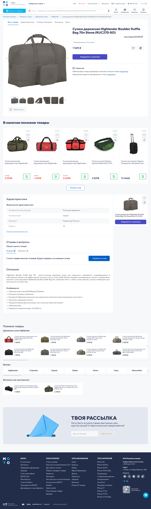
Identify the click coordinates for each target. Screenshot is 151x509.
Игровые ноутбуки (104, 485)
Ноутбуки (101, 482)
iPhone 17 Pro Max (104, 497)
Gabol (75, 370)
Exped (54, 370)
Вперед (65, 100)
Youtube (125, 476)
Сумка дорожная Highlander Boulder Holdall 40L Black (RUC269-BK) (24, 350)
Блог (74, 3)
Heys (116, 370)
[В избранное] (28, 135)
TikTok (143, 476)
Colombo (34, 370)
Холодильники (103, 479)
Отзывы (10, 251)
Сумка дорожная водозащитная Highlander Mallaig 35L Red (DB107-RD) (25, 338)
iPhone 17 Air (102, 491)
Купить (26, 176)
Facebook (129, 476)
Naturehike (137, 370)
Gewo (95, 370)
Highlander (13, 370)
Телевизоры (102, 474)
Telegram (138, 476)
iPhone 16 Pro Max (104, 471)
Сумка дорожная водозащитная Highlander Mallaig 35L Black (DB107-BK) (26, 387)
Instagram (134, 476)
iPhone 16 (101, 462)
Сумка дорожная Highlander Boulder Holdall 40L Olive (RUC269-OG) (60, 338)
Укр (142, 3)
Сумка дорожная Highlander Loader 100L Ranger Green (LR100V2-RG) (96, 350)
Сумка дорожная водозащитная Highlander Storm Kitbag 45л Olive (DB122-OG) (66, 387)
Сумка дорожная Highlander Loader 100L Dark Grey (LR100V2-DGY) (96, 338)
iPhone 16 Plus (102, 465)
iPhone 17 (101, 488)
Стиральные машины (105, 476)
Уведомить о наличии (90, 57)
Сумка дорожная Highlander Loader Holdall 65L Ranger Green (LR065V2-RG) (133, 338)
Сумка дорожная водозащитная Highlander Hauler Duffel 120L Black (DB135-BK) (133, 350)
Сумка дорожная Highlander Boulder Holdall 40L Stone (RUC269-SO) (60, 350)
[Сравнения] (28, 140)
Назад (6, 58)
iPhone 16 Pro (102, 468)
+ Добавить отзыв (99, 258)
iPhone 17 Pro (102, 494)
